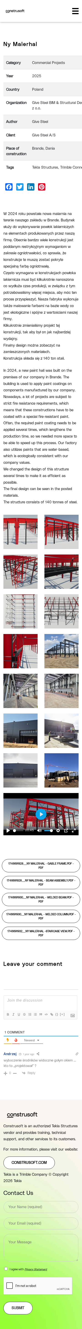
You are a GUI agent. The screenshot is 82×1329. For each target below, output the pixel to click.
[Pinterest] (41, 187)
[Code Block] (46, 1014)
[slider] (18, 830)
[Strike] (24, 1014)
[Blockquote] (40, 1014)
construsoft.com (29, 1163)
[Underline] (18, 1014)
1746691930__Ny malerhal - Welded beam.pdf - (41, 899)
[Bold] (7, 1014)
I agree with (28, 1269)
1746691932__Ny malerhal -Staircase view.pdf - (41, 933)
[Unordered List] (35, 1014)
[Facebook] (8, 187)
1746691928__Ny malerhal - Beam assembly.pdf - (41, 882)
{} (57, 1014)
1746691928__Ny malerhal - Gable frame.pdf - (41, 865)
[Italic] (13, 1014)
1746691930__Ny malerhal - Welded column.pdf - (41, 916)
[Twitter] (19, 187)
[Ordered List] (29, 1014)
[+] (62, 1014)
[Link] (51, 1014)
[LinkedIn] (30, 187)
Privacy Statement (36, 1269)
